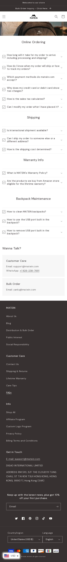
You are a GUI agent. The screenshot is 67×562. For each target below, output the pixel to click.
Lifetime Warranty (16, 378)
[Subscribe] (57, 506)
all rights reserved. (39, 556)
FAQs (9, 392)
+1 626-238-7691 (29, 270)
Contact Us (12, 364)
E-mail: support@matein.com (23, 459)
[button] (3, 16)
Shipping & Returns (17, 371)
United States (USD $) (22, 539)
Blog (8, 323)
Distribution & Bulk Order (20, 330)
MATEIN (29, 556)
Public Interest (14, 337)
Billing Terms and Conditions (22, 440)
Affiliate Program (15, 419)
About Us (11, 316)
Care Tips (11, 385)
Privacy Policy (14, 433)
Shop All (10, 412)
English (49, 539)
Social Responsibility (17, 344)
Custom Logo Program (18, 426)
